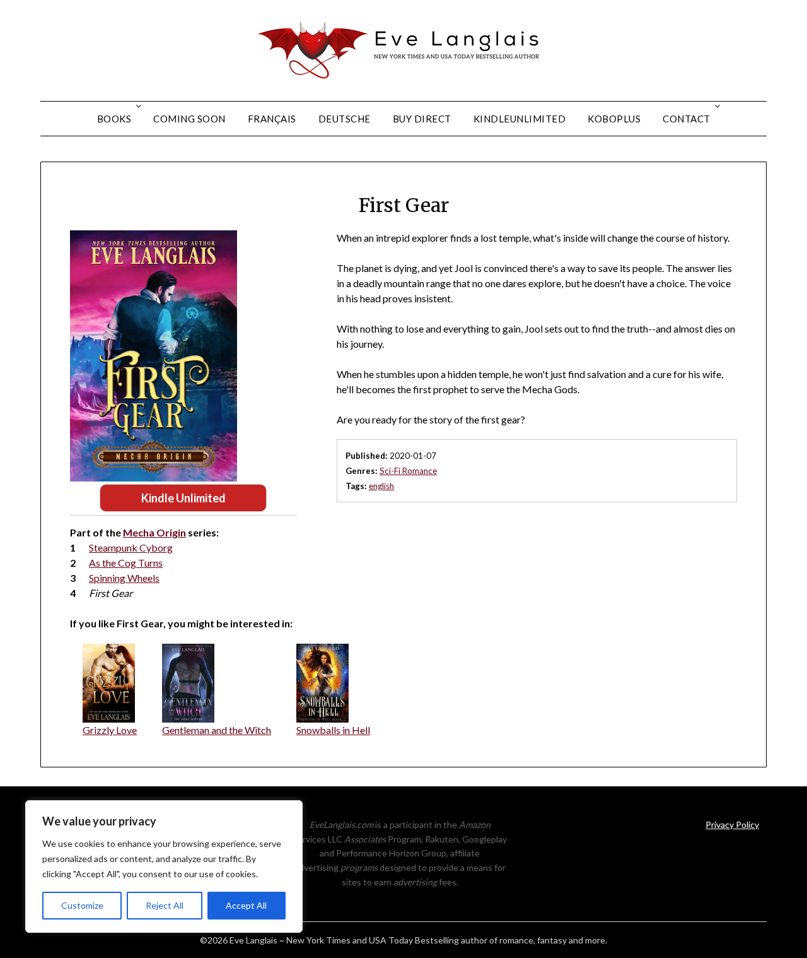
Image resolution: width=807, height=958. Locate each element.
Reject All (164, 905)
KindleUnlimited (519, 118)
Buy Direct (422, 118)
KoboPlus (614, 118)
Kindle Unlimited (183, 498)
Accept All (246, 905)
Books (114, 118)
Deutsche (344, 118)
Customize (82, 905)
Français (272, 118)
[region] (164, 866)
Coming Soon (189, 118)
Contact (687, 118)
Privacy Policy (732, 824)
